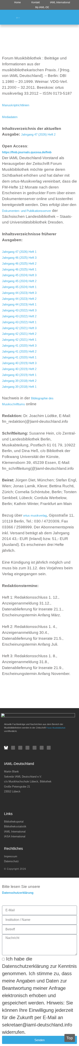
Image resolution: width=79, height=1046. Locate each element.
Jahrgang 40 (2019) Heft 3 (19, 363)
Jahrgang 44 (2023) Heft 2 (19, 298)
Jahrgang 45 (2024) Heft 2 (19, 281)
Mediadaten (9, 117)
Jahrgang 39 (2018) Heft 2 (19, 380)
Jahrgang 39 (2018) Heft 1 (19, 386)
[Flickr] (20, 748)
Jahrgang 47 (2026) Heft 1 (19, 251)
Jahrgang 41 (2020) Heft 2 (19, 351)
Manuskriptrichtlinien (15, 105)
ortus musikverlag (34, 515)
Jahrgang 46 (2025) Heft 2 (19, 263)
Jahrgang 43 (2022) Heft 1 (19, 322)
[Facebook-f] (13, 748)
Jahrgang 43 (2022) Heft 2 (19, 316)
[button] (72, 17)
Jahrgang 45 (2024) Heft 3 (19, 275)
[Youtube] (42, 748)
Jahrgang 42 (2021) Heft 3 (19, 328)
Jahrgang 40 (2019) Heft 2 (19, 369)
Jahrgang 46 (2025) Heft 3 (19, 257)
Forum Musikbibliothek (55, 728)
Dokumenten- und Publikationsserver (26, 210)
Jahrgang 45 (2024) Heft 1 (19, 287)
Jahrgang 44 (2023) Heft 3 (19, 293)
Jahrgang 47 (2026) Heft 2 (38, 134)
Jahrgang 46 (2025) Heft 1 (19, 269)
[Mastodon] (49, 748)
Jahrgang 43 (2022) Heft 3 (19, 310)
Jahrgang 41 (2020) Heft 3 (19, 345)
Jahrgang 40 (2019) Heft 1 (19, 375)
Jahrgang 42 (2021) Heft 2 (19, 333)
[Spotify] (34, 748)
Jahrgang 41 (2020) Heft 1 (19, 357)
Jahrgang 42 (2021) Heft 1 (19, 339)
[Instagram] (27, 748)
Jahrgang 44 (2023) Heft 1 (19, 304)
